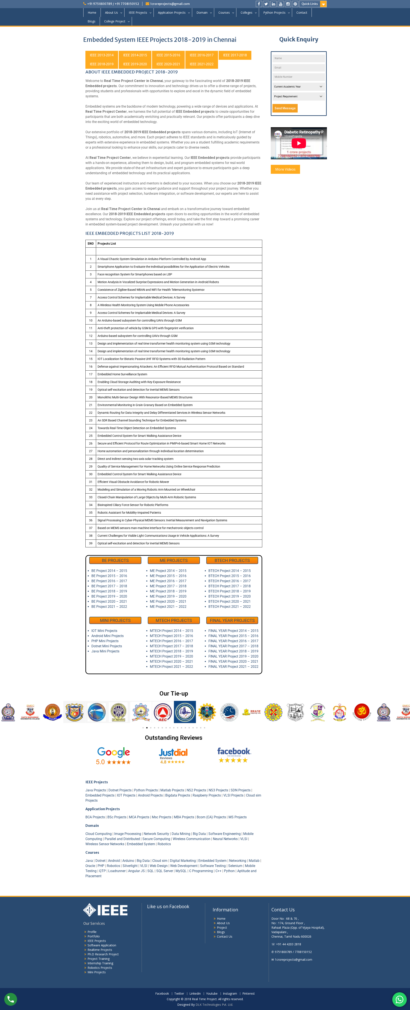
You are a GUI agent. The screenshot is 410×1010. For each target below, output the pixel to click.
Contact (301, 12)
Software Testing (213, 866)
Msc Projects (161, 817)
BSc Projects (116, 817)
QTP (102, 871)
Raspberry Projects (207, 795)
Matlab (254, 861)
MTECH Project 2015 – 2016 (171, 636)
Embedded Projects (99, 795)
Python (229, 871)
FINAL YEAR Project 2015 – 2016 (233, 636)
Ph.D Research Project (103, 954)
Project (222, 927)
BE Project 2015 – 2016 (109, 576)
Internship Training (100, 963)
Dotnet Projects (120, 790)
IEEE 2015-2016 (168, 55)
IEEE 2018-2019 (102, 64)
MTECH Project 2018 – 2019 (171, 651)
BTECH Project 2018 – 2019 (229, 591)
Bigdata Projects (177, 795)
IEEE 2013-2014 (102, 55)
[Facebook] (259, 4)
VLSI (243, 839)
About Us (111, 12)
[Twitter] (266, 4)
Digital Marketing (183, 861)
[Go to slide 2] (147, 727)
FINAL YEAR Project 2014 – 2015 (233, 631)
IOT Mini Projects (104, 631)
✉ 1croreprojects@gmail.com (291, 959)
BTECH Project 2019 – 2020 (229, 596)
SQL (150, 871)
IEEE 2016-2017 (202, 55)
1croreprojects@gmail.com (170, 4)
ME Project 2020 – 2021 (168, 601)
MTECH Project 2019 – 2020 (171, 656)
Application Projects (172, 12)
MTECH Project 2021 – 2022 (171, 667)
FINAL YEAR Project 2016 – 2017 (233, 641)
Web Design (159, 866)
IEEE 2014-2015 (135, 55)
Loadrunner (117, 871)
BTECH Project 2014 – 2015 (229, 571)
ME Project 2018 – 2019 (168, 591)
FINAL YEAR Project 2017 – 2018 (233, 646)
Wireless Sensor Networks (104, 844)
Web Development (184, 866)
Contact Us (224, 936)
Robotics (164, 844)
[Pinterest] (295, 4)
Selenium (235, 866)
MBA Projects (184, 817)
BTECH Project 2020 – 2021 (229, 601)
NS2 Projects (196, 790)
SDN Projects (240, 790)
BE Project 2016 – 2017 (109, 581)
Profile (92, 932)
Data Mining (181, 834)
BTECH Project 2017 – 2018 (229, 586)
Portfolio (94, 936)
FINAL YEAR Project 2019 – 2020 (233, 656)
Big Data (199, 834)
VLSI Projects (233, 795)
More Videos (285, 169)
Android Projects (150, 795)
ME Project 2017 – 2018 (168, 586)
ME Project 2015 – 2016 (168, 576)
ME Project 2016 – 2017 (168, 581)
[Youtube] (281, 4)
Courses (224, 12)
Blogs (91, 21)
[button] (90, 712)
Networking (237, 861)
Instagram (230, 993)
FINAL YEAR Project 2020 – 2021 (233, 661)
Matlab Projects (172, 790)
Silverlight (130, 866)
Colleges (246, 12)
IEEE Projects (138, 12)
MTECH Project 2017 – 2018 (171, 646)
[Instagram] (288, 4)
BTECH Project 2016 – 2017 (229, 581)
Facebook (162, 993)
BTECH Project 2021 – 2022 (229, 607)
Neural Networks (225, 839)
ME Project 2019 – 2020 (168, 596)
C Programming (201, 871)
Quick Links (310, 4)
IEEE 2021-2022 (202, 64)
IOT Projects (126, 795)
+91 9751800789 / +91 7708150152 (113, 4)
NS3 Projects (218, 790)
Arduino (128, 861)
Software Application (102, 945)
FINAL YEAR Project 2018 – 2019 (233, 651)
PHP (101, 866)
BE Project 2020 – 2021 (109, 601)
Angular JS (136, 871)
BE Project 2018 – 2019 (109, 591)
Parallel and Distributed (122, 839)
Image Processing (127, 834)
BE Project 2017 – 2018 (109, 586)
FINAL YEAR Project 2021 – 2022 (233, 667)
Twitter (179, 993)
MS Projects (237, 817)
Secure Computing (156, 839)
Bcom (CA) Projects (211, 817)
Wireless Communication (191, 839)
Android (114, 861)
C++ (218, 871)
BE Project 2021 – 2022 (109, 607)
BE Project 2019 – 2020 (109, 596)
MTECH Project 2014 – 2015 (171, 631)
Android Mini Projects (107, 636)
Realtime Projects (100, 950)
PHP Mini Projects (105, 641)
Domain (202, 12)
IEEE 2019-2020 (135, 64)
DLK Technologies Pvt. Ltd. (214, 1005)
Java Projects (95, 790)
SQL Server (164, 871)
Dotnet (100, 861)
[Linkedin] (273, 4)
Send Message (285, 108)
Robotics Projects (100, 968)
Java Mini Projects (105, 651)
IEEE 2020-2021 (168, 64)
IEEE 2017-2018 (235, 55)
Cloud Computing (98, 834)
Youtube (212, 993)
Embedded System (141, 844)
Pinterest (248, 993)
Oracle (90, 866)
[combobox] (298, 87)
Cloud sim (159, 861)
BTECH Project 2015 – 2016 (229, 576)
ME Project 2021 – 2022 (168, 607)
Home (92, 12)
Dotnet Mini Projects (106, 646)
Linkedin (195, 993)
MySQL (181, 871)
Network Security (156, 834)
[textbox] (294, 87)
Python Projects (274, 12)
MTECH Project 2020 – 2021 (171, 661)
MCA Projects (139, 817)
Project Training (99, 959)
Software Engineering (224, 834)
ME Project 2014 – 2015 (168, 571)
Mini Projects (97, 972)
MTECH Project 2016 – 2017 (171, 641)
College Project (114, 21)
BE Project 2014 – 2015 (109, 571)
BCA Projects (95, 817)
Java (89, 861)
